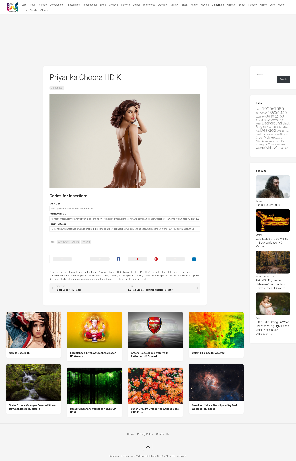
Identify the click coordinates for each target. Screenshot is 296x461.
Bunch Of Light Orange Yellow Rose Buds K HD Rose (155, 410)
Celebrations (57, 4)
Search (259, 74)
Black (184, 4)
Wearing (260, 147)
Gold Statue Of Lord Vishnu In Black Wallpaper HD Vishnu (272, 242)
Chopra (75, 242)
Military (175, 4)
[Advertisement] (148, 37)
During (286, 131)
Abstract (162, 4)
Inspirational (90, 4)
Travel (33, 4)
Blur (264, 127)
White (269, 147)
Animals (231, 4)
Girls (286, 134)
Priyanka (86, 242)
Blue (259, 126)
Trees (271, 144)
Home (130, 434)
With (277, 147)
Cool (286, 127)
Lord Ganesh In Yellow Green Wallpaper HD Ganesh (93, 355)
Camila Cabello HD (20, 353)
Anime (263, 4)
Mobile (268, 137)
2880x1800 (260, 117)
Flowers (125, 4)
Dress (280, 130)
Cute (272, 4)
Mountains (277, 138)
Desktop (268, 130)
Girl (281, 134)
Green (259, 137)
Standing (260, 144)
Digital (136, 4)
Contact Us (162, 434)
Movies (205, 4)
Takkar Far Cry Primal (268, 204)
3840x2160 (275, 116)
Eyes (258, 134)
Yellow (284, 148)
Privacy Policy (145, 434)
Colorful (281, 127)
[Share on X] (68, 259)
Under (278, 144)
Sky (282, 141)
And (282, 119)
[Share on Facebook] (106, 259)
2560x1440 (277, 112)
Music (281, 4)
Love (24, 10)
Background (272, 123)
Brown (269, 127)
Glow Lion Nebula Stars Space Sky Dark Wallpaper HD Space (215, 407)
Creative (113, 4)
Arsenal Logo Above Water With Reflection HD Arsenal (149, 355)
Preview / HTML (57, 214)
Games (43, 4)
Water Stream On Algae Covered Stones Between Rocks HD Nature (33, 407)
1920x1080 (273, 109)
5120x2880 (263, 119)
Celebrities (218, 4)
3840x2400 (63, 242)
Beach (242, 4)
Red (277, 141)
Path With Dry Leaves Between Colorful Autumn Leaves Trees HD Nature (271, 284)
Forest (270, 134)
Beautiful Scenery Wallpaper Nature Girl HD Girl (93, 410)
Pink (267, 141)
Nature (194, 4)
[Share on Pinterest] (143, 259)
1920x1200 (261, 113)
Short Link (54, 203)
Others (44, 10)
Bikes (103, 4)
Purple (271, 141)
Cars (24, 4)
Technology (149, 4)
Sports (33, 10)
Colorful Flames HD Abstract (208, 353)
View (283, 144)
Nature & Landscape (265, 276)
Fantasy (252, 4)
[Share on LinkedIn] (181, 259)
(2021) (258, 110)
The (266, 144)
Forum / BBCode (57, 224)
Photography (73, 4)
